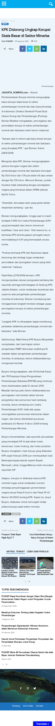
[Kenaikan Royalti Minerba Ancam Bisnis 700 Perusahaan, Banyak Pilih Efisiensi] (10, 563)
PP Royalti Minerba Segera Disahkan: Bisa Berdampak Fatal (45, 572)
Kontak (39, 705)
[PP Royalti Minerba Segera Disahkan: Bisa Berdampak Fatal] (45, 563)
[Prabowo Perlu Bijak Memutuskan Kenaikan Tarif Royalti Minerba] (27, 563)
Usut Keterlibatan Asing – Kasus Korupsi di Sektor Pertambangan (41, 537)
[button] (50, 4)
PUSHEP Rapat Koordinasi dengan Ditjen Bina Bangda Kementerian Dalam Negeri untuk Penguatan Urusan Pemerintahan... (27, 599)
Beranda (5, 21)
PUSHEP (9, 41)
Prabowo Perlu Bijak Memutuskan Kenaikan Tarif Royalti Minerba (27, 573)
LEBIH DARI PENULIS (38, 551)
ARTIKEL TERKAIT (15, 551)
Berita (5, 24)
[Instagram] (27, 688)
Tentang (16, 705)
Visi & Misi (28, 705)
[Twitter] (34, 688)
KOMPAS (15, 514)
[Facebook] (20, 688)
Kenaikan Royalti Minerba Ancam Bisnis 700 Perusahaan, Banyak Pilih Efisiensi (10, 573)
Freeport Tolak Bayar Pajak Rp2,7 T (11, 536)
